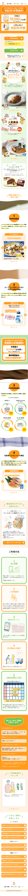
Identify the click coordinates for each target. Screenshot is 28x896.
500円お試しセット (14, 44)
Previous (2, 247)
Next (24, 100)
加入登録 (15, 575)
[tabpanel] (14, 99)
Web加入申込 (14, 50)
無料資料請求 (14, 38)
